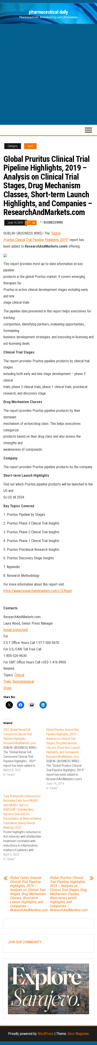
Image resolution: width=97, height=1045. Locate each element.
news (30, 146)
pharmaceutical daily (48, 12)
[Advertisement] (48, 74)
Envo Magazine (78, 1034)
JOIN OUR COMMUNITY (25, 942)
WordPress (45, 1034)
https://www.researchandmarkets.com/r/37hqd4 (37, 591)
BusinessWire (53, 222)
